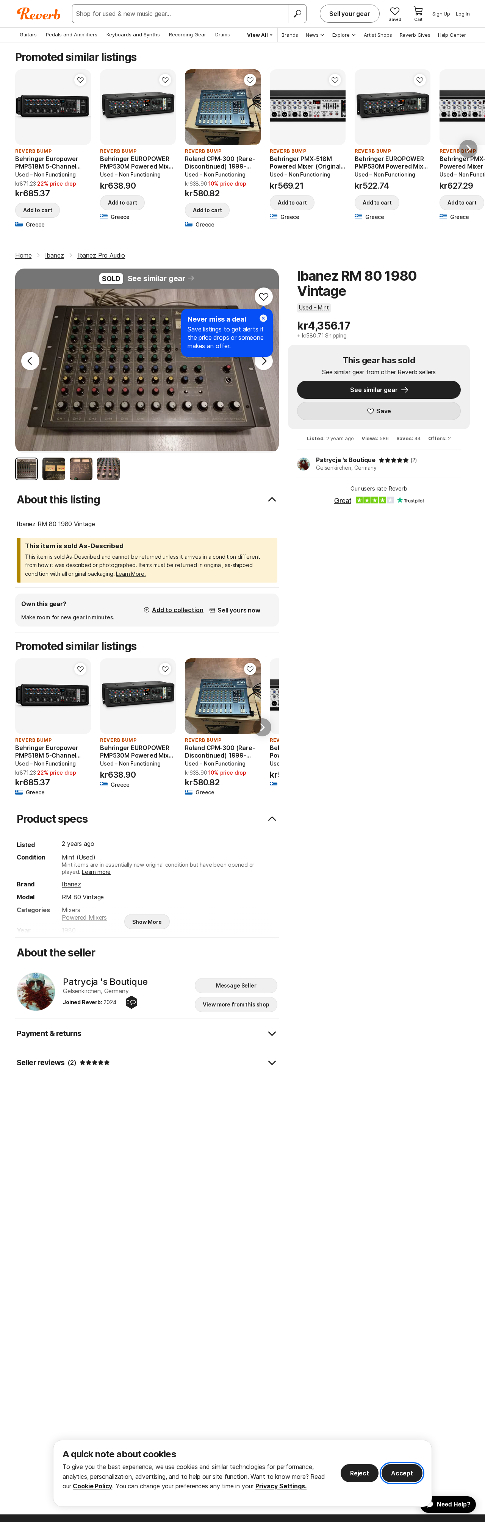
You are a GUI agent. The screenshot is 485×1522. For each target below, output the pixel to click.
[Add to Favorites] (80, 80)
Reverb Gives (415, 35)
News (312, 35)
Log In (463, 14)
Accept (402, 1473)
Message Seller (236, 985)
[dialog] (242, 1473)
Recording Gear (187, 34)
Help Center (452, 35)
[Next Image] (264, 361)
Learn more (96, 872)
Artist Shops (378, 35)
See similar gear (156, 278)
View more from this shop (236, 1004)
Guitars (28, 34)
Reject (359, 1473)
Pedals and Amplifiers (71, 34)
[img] (394, 460)
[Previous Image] (30, 361)
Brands (290, 35)
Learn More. (131, 573)
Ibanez (71, 884)
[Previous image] (26, 107)
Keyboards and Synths (133, 34)
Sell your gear (349, 13)
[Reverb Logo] (39, 13)
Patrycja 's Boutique (345, 460)
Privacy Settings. (281, 1486)
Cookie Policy (92, 1486)
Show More (147, 922)
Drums (222, 34)
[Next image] (80, 107)
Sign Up (441, 14)
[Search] (297, 14)
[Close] (263, 318)
